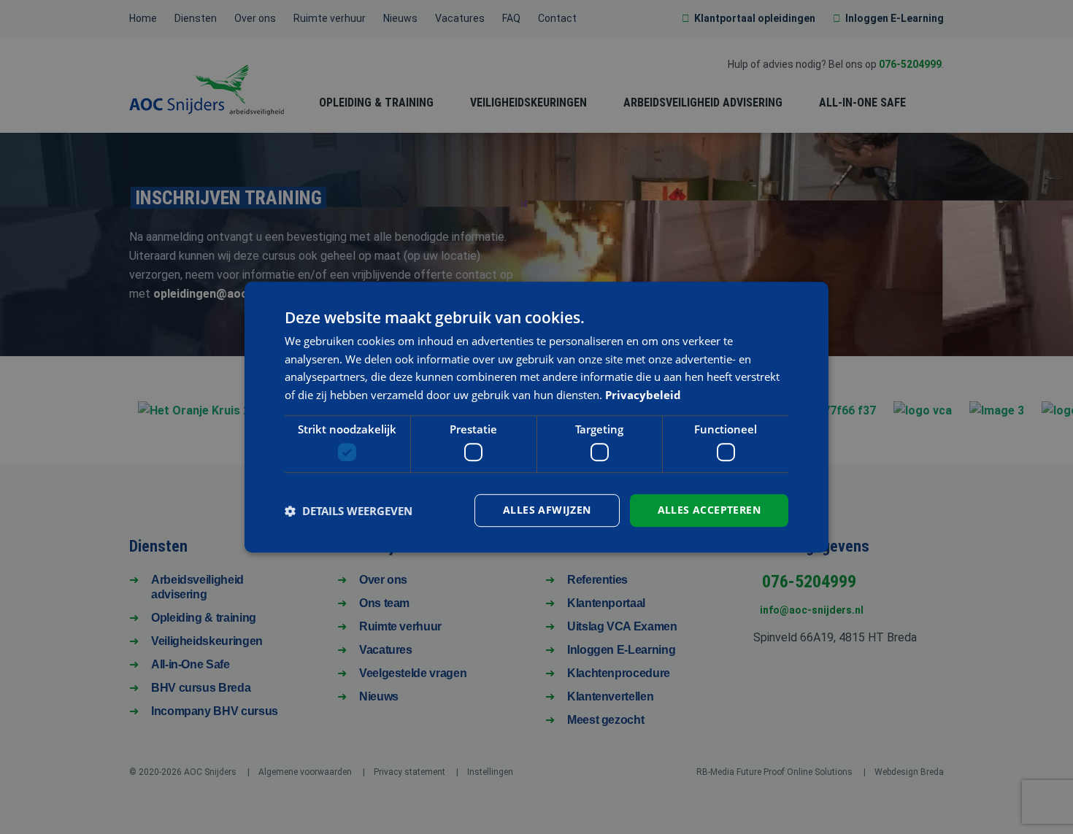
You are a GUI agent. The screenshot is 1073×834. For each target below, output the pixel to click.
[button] (348, 511)
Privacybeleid (643, 394)
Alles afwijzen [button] (547, 510)
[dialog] (536, 417)
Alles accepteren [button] (709, 510)
